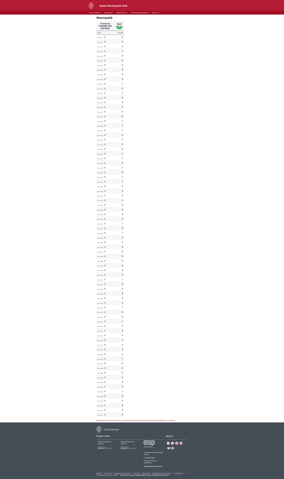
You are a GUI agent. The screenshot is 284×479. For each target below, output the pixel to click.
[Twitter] (176, 443)
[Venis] (170, 449)
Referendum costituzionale (139, 13)
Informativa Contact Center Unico (122, 474)
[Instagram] (172, 443)
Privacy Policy (108, 474)
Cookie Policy (136, 474)
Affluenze (155, 13)
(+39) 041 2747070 (150, 458)
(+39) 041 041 (101, 448)
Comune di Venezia (94, 13)
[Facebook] (168, 443)
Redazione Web (146, 474)
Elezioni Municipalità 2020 (113, 6)
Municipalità (108, 13)
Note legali (99, 474)
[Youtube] (180, 443)
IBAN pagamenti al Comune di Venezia (161, 474)
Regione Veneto (121, 13)
